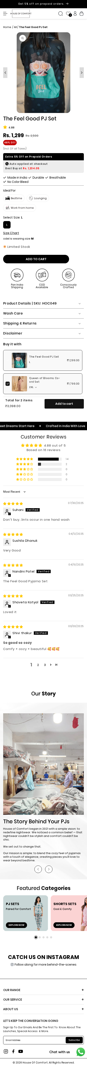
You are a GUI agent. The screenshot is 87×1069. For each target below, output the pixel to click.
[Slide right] (82, 72)
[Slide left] (5, 72)
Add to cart (64, 404)
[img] (13, 503)
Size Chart (11, 232)
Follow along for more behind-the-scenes (45, 964)
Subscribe (74, 1040)
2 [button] (38, 665)
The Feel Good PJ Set (44, 356)
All (15, 27)
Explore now (16, 925)
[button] (6, 13)
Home (7, 27)
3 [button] (45, 665)
